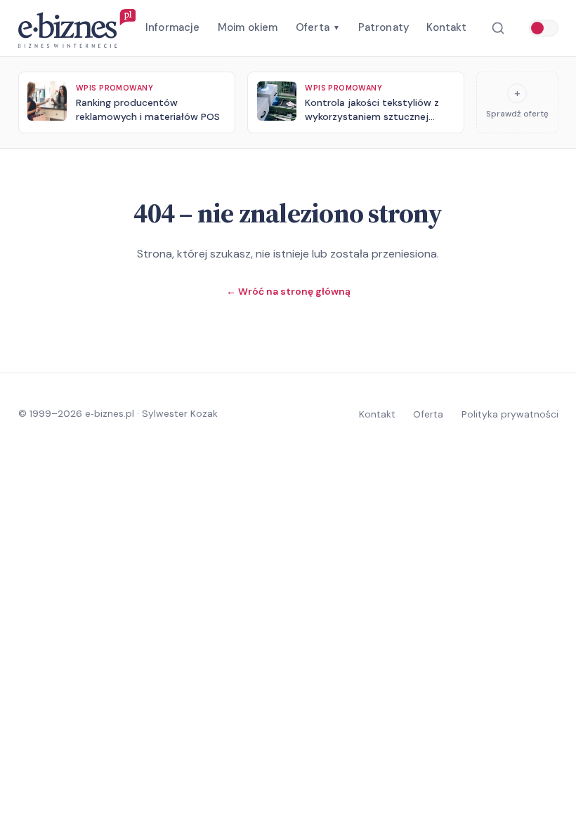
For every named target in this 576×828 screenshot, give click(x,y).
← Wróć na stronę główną (288, 291)
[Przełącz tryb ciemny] (543, 28)
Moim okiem (248, 27)
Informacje (172, 27)
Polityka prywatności (510, 414)
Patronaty (383, 27)
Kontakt (446, 27)
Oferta (318, 27)
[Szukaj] (497, 28)
